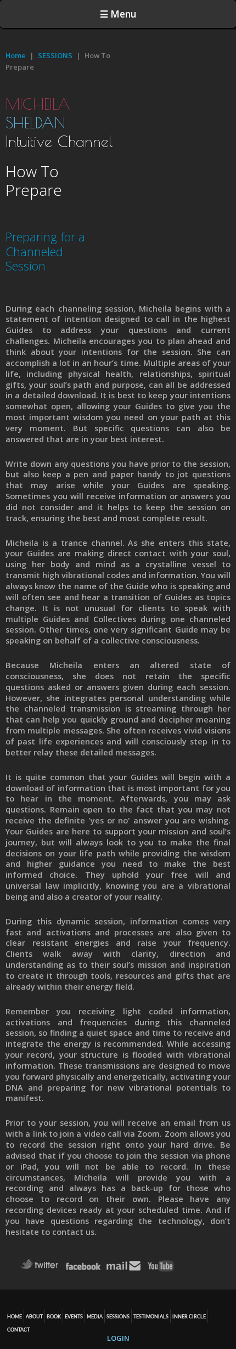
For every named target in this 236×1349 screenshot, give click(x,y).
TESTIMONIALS (150, 1316)
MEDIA (95, 1316)
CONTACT (18, 1330)
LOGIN (118, 1338)
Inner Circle (189, 1316)
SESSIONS (55, 55)
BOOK (54, 1316)
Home (15, 55)
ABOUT (34, 1316)
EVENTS (74, 1316)
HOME (14, 1316)
